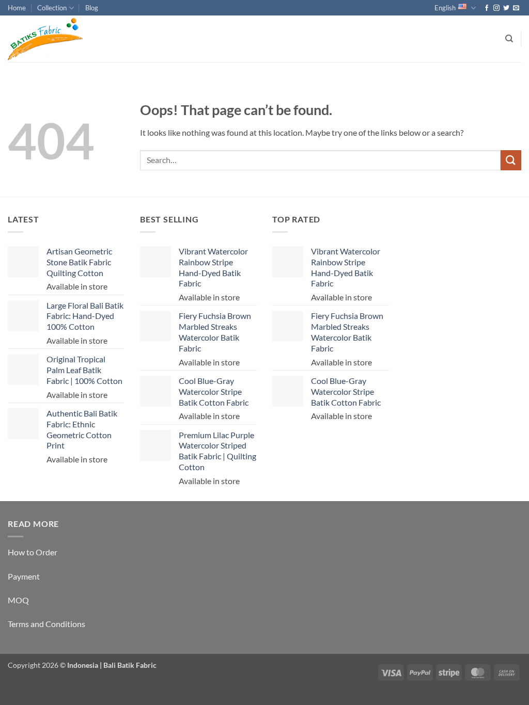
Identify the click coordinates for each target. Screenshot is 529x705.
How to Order (32, 552)
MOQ (18, 600)
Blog (91, 8)
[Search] (509, 39)
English (445, 8)
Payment (24, 576)
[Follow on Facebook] (487, 8)
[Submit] (511, 160)
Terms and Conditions (46, 624)
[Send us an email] (516, 8)
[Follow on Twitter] (506, 8)
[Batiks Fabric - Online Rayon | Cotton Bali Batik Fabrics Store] (59, 38)
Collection (52, 8)
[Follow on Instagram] (496, 8)
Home (17, 8)
